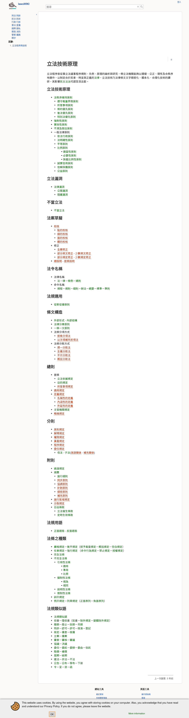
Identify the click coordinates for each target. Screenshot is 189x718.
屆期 (56, 655)
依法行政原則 (65, 136)
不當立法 (59, 210)
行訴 (18, 21)
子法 (67, 452)
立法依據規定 (65, 378)
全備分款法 (63, 351)
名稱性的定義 (65, 398)
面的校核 (62, 238)
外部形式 (59, 320)
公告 (56, 663)
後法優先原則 (65, 113)
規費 (56, 472)
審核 (64, 640)
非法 (64, 659)
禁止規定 (104, 550)
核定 (56, 632)
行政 (14, 21)
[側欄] (36, 14)
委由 (80, 647)
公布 (64, 663)
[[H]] (12, 6)
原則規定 (59, 429)
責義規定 (59, 441)
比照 (65, 574)
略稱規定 (59, 413)
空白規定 (117, 546)
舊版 (143, 697)
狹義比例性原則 (72, 159)
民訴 (18, 18)
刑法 (14, 15)
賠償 (56, 651)
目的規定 (62, 382)
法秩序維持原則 (63, 97)
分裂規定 (59, 503)
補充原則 (62, 495)
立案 (56, 636)
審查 (56, 640)
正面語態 (59, 531)
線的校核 (62, 234)
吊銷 (80, 624)
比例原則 (62, 147)
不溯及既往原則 (63, 128)
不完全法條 (60, 558)
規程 (60, 288)
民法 (14, 18)
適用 (65, 566)
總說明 (58, 261)
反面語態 (72, 531)
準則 (107, 288)
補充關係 (89, 452)
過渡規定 (59, 468)
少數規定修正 (83, 257)
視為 (65, 581)
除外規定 (85, 620)
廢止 (64, 624)
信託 (88, 647)
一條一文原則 (62, 328)
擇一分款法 (63, 347)
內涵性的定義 (65, 402)
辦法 (83, 288)
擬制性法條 (63, 577)
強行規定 (72, 550)
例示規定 (59, 601)
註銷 (72, 624)
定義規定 (59, 394)
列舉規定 (72, 601)
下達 (80, 663)
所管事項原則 (65, 105)
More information (137, 713)
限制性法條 (63, 593)
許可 (72, 628)
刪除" (138, 7)
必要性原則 (69, 155)
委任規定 (59, 448)
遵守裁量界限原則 (67, 101)
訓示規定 (59, 597)
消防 (18, 31)
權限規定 (59, 437)
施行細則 (62, 476)
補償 (64, 651)
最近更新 (99, 694)
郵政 (14, 31)
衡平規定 (72, 546)
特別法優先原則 (66, 116)
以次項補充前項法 (67, 339)
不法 (72, 659)
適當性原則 (69, 151)
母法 (60, 452)
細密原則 (62, 491)
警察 (14, 34)
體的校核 (62, 241)
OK (52, 714)
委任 (56, 647)
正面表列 (85, 601)
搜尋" (142, 7)
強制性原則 (60, 120)
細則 (75, 288)
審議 (72, 640)
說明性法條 (63, 589)
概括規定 (104, 546)
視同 (65, 585)
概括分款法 (63, 359)
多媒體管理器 (101, 697)
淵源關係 (76, 452)
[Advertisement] (110, 36)
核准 (80, 628)
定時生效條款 (65, 515)
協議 (56, 643)
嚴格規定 (59, 546)
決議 (64, 643)
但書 (56, 620)
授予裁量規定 (88, 546)
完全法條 (59, 554)
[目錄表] (171, 59)
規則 (67, 288)
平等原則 (62, 144)
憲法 (14, 24)
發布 (72, 663)
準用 (65, 570)
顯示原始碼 (146, 694)
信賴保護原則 (65, 167)
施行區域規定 (62, 499)
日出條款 (59, 507)
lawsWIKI (23, 4)
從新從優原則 (62, 304)
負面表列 (98, 601)
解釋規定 (59, 433)
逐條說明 (69, 261)
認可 (64, 628)
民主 (62, 81)
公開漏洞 (62, 190)
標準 (99, 288)
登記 (88, 628)
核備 (72, 632)
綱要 (91, 288)
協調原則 (62, 484)
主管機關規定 (62, 409)
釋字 (14, 37)
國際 (14, 28)
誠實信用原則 (65, 163)
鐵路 (18, 34)
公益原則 (62, 171)
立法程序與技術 (19, 45)
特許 (56, 628)
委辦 (72, 647)
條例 (70, 281)
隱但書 (66, 620)
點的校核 (62, 230)
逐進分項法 (63, 336)
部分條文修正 (65, 253)
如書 (75, 620)
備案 (64, 636)
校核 (56, 226)
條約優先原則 (65, 109)
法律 (96, 77)
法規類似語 (60, 616)
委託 (64, 647)
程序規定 (59, 445)
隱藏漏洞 (62, 194)
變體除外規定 (101, 620)
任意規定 (59, 550)
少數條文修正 (83, 253)
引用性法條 (63, 562)
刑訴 (18, 15)
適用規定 (59, 390)
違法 (56, 659)
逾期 (64, 655)
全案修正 (62, 249)
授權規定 (117, 550)
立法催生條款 (65, 511)
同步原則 (62, 480)
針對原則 (62, 488)
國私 (18, 28)
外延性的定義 (65, 405)
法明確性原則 (65, 140)
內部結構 (72, 320)
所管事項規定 (65, 386)
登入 (179, 2)
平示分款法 (63, 355)
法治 (68, 81)
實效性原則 (60, 124)
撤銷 (56, 624)
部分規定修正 (65, 257)
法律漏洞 (59, 187)
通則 (78, 281)
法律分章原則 (62, 324)
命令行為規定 (89, 550)
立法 (18, 25)
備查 (64, 632)
